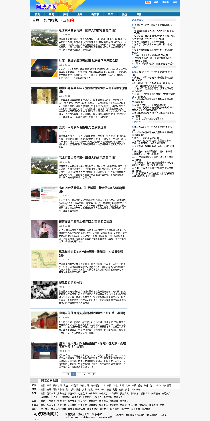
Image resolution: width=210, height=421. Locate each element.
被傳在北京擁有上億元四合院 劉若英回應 (85, 221)
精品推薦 (114, 401)
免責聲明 (141, 414)
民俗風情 (153, 405)
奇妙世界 (132, 405)
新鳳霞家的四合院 (70, 282)
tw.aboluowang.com (73, 417)
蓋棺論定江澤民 (58, 409)
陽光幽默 (114, 409)
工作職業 (114, 393)
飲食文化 (51, 405)
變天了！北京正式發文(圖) (147, 138)
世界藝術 (87, 397)
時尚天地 (103, 405)
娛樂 (110, 14)
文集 (84, 389)
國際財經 (95, 385)
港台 (152, 385)
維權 (134, 385)
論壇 (124, 14)
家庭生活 (72, 393)
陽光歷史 (104, 409)
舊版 (148, 2)
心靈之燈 (82, 393)
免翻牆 (165, 2)
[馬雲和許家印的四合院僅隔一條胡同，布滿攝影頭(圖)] (44, 259)
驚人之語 (70, 389)
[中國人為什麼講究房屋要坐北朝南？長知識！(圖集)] (44, 321)
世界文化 (55, 397)
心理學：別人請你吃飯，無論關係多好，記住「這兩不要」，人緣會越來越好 (152, 142)
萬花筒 (123, 405)
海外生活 (93, 393)
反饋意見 (130, 414)
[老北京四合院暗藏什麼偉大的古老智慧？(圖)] (44, 38)
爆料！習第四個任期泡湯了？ (150, 118)
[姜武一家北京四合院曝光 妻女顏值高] (44, 135)
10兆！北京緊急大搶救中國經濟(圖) (151, 55)
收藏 (156, 2)
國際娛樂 (93, 401)
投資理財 (45, 397)
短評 (97, 389)
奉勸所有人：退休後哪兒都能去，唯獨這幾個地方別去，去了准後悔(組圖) (152, 163)
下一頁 (91, 374)
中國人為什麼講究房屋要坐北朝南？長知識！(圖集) (92, 313)
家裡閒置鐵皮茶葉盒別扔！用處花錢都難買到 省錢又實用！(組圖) (153, 174)
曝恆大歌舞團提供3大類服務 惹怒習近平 (155, 63)
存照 (121, 389)
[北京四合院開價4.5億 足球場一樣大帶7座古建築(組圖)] (44, 195)
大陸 (65, 385)
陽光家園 (135, 409)
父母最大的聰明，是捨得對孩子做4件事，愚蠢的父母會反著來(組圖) (153, 108)
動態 (78, 389)
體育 (140, 385)
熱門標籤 (51, 20)
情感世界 (61, 405)
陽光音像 (146, 409)
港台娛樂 (82, 401)
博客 (138, 14)
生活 (79, 14)
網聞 (109, 385)
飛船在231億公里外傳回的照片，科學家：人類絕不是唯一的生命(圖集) (153, 152)
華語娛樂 (61, 401)
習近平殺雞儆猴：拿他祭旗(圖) (149, 41)
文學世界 (97, 397)
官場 (121, 385)
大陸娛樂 (51, 401)
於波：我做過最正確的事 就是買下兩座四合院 (88, 60)
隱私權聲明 (152, 414)
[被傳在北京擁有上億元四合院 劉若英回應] (44, 229)
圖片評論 (135, 389)
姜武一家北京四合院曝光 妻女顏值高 (82, 127)
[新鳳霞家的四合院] (44, 290)
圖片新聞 (166, 385)
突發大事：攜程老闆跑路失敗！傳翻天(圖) (154, 36)
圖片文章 (118, 397)
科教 (115, 385)
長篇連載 (107, 397)
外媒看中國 (58, 389)
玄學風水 (103, 393)
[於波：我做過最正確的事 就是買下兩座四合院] (44, 68)
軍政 (49, 385)
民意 (127, 389)
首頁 (37, 14)
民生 (128, 385)
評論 (65, 14)
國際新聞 (84, 385)
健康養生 (51, 393)
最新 (43, 385)
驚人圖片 (45, 409)
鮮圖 (162, 405)
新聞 (51, 14)
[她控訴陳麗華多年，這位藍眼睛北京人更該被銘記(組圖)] (44, 96)
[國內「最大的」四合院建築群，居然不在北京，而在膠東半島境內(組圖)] (44, 351)
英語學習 (76, 397)
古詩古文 (166, 393)
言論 (49, 389)
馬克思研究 (92, 409)
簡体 (175, 2)
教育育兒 (124, 393)
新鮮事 (95, 14)
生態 (146, 385)
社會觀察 (72, 405)
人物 (103, 385)
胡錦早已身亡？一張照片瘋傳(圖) (150, 104)
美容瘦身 (155, 393)
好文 (103, 389)
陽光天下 (125, 409)
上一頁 (66, 374)
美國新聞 (57, 385)
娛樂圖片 (124, 401)
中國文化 (135, 393)
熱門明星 (72, 401)
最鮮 (43, 405)
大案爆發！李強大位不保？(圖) (149, 39)
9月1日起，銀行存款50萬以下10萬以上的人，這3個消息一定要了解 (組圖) (153, 84)
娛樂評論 (103, 401)
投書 (109, 389)
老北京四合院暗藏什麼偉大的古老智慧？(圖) (87, 30)
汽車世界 (82, 405)
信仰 (158, 385)
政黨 (90, 389)
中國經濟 (74, 385)
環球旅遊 (143, 405)
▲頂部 (163, 414)
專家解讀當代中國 (76, 409)
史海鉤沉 (61, 393)
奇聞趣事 (114, 405)
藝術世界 (145, 393)
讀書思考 (66, 397)
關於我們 (119, 414)
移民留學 (93, 405)
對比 (115, 389)
